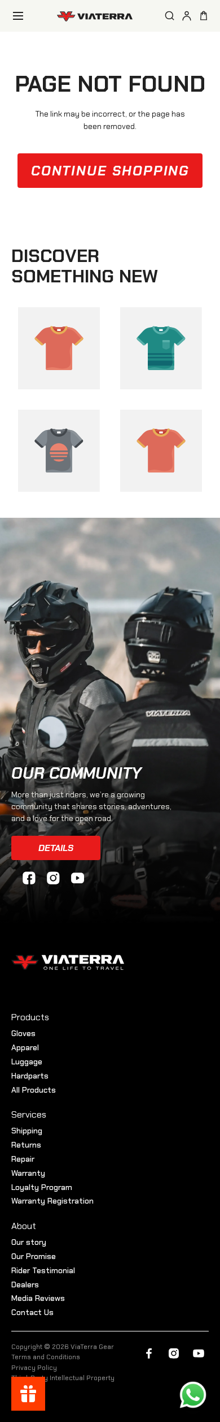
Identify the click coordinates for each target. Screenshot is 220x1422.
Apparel (25, 1047)
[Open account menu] (187, 16)
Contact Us (32, 1312)
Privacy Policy (34, 1367)
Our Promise (33, 1256)
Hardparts (30, 1076)
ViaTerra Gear (92, 1346)
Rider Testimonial (43, 1270)
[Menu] (18, 16)
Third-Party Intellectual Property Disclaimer (63, 1381)
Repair (22, 1159)
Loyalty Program (41, 1187)
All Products (33, 1090)
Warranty (28, 1173)
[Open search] (170, 16)
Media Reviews (38, 1298)
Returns (26, 1145)
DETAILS (55, 848)
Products (30, 1017)
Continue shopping (110, 170)
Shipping (26, 1130)
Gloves (23, 1033)
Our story (28, 1242)
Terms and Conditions (45, 1356)
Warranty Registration (52, 1201)
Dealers (25, 1284)
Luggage (26, 1061)
